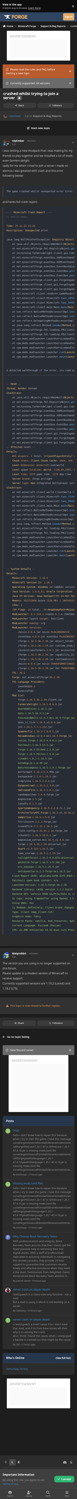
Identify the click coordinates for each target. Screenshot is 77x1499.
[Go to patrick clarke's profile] (7, 1237)
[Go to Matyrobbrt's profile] (6, 955)
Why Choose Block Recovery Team (35, 1236)
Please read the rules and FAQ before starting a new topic (30, 71)
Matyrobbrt (19, 953)
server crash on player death (31, 1289)
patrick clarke (23, 1280)
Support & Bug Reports (47, 116)
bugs (16, 1130)
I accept (66, 1479)
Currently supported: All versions (30, 83)
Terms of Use (10, 1484)
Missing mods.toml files (28, 1183)
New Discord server (22, 1050)
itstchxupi (21, 1174)
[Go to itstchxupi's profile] (7, 1131)
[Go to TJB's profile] (7, 1320)
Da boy (24, 1368)
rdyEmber (15, 116)
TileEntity (21, 1310)
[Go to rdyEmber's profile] (5, 116)
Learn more (7, 6)
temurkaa (12, 1368)
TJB (18, 1344)
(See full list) (63, 1358)
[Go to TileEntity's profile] (7, 1290)
